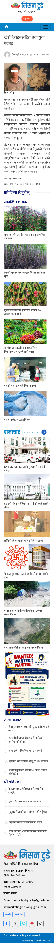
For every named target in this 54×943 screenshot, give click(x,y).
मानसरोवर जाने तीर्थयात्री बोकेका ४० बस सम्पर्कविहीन (23, 613)
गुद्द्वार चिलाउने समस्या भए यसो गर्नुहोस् (28, 812)
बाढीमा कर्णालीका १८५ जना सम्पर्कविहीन (23, 648)
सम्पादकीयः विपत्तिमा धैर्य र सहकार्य (25, 751)
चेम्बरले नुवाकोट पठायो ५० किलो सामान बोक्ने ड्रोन (26, 576)
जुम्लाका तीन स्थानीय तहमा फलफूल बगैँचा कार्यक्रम (24, 237)
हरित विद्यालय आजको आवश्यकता (25, 802)
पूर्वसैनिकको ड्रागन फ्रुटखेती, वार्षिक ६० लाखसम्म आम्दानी (22, 312)
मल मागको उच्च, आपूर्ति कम (17, 420)
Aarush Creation (43, 941)
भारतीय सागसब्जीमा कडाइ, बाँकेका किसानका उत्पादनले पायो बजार (21, 350)
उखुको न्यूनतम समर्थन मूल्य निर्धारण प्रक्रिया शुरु (24, 275)
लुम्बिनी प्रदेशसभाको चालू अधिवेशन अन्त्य (23, 541)
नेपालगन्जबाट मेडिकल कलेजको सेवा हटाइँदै (25, 791)
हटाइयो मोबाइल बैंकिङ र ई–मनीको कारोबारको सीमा (26, 506)
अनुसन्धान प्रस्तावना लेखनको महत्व (25, 822)
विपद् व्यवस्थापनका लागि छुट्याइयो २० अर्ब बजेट (24, 469)
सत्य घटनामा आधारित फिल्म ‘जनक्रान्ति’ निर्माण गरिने (28, 833)
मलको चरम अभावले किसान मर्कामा (21, 386)
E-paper (27, 19)
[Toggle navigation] (45, 27)
